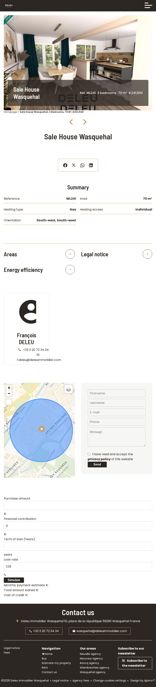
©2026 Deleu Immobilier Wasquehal (25, 680)
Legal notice (61, 680)
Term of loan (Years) (19, 539)
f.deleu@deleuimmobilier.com (39, 360)
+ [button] (9, 387)
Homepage (10, 112)
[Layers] (68, 389)
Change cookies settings (109, 680)
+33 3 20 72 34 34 (36, 350)
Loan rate (11, 559)
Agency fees (80, 680)
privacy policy (99, 459)
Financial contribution (20, 519)
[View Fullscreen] (9, 402)
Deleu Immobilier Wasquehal (42, 621)
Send (97, 464)
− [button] (9, 393)
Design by (142, 680)
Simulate (14, 580)
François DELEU (26, 338)
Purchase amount (17, 498)
